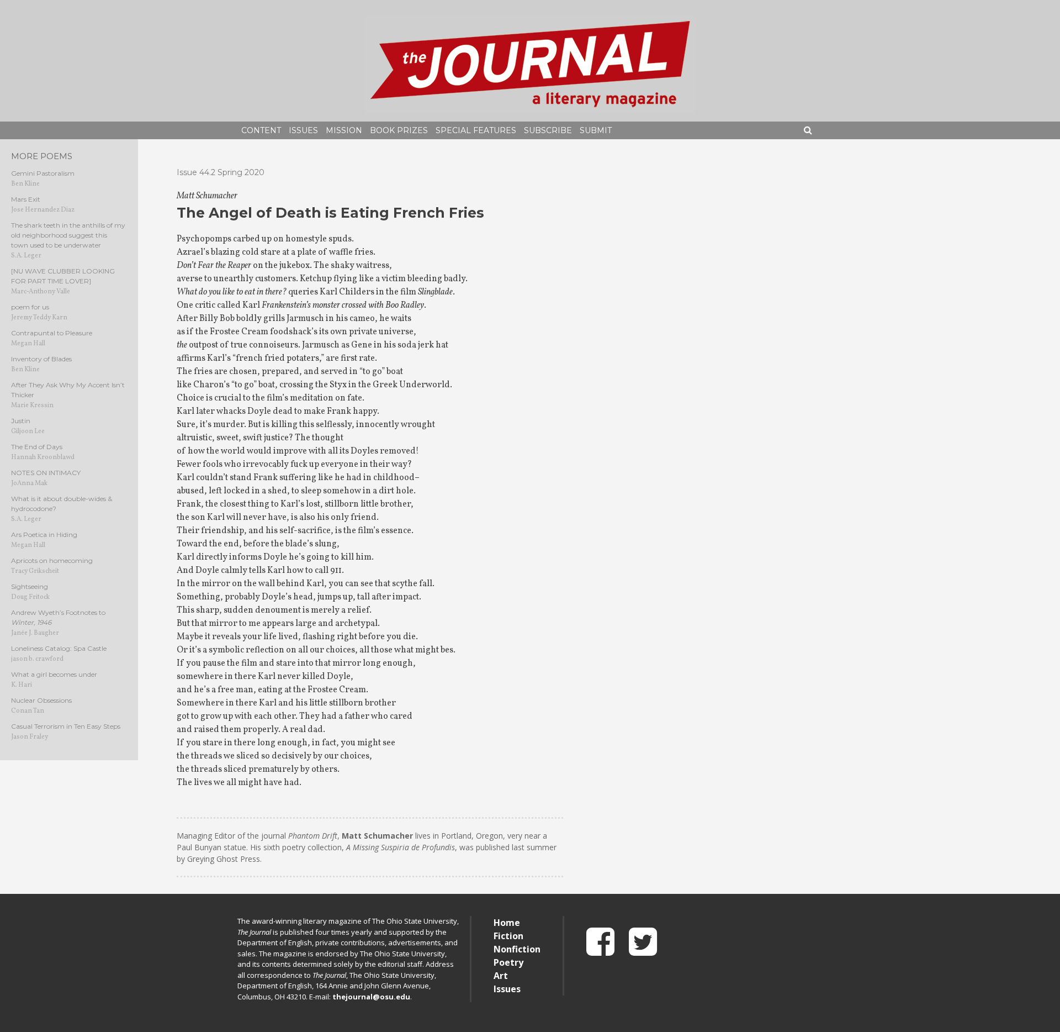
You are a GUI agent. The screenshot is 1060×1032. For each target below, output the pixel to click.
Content (261, 130)
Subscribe (548, 130)
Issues (303, 130)
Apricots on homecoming (52, 560)
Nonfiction (517, 949)
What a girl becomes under (54, 674)
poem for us (30, 307)
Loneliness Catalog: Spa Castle (59, 648)
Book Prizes (399, 130)
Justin (20, 421)
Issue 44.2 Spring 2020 (220, 172)
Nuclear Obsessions (41, 700)
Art (501, 976)
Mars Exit (25, 199)
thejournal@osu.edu (371, 997)
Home (507, 923)
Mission (344, 130)
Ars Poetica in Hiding (44, 534)
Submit (596, 130)
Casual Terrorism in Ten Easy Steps (65, 726)
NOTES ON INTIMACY (46, 472)
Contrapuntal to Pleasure (51, 333)
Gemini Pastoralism (43, 173)
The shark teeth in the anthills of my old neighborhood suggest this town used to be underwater (68, 235)
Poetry (508, 962)
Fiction (508, 936)
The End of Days (36, 447)
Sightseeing (29, 586)
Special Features (476, 130)
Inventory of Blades (41, 359)
